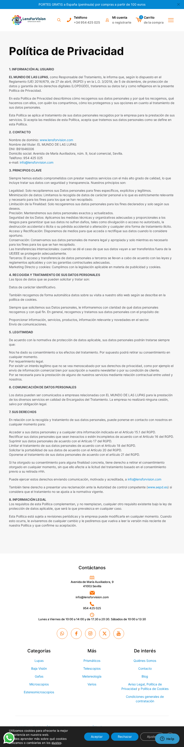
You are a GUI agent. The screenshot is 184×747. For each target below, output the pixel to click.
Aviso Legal (136, 684)
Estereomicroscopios (39, 692)
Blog (145, 676)
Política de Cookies (155, 689)
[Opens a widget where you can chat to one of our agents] (167, 739)
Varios (92, 684)
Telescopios (92, 668)
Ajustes (152, 736)
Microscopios (39, 684)
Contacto (145, 668)
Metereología (91, 676)
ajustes (56, 743)
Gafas (39, 676)
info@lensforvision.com (36, 162)
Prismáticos (91, 661)
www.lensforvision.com (56, 140)
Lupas (39, 661)
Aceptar (97, 736)
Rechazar (125, 736)
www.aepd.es (158, 487)
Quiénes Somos (145, 661)
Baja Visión (39, 668)
